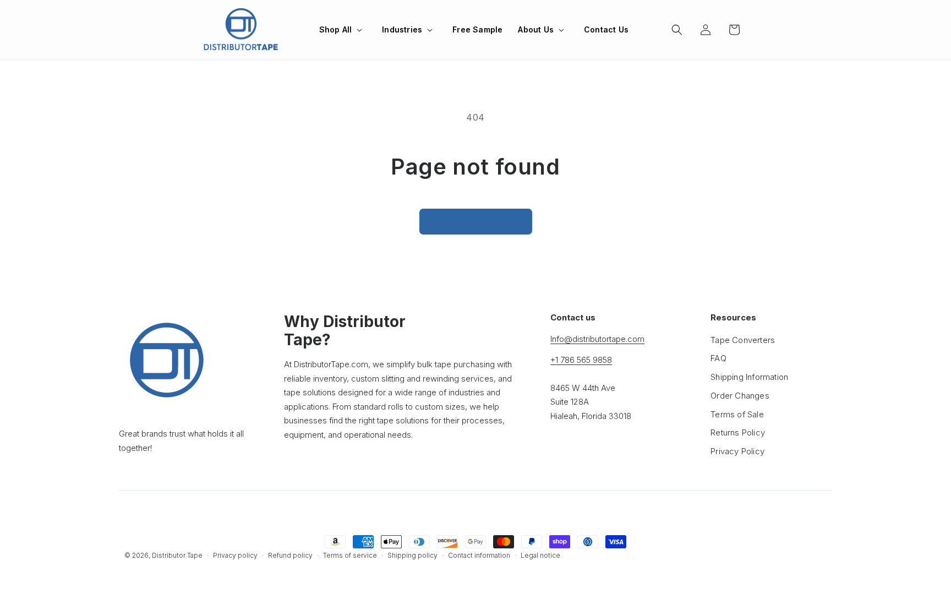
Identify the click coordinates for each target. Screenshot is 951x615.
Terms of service (350, 555)
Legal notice (540, 555)
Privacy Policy (737, 451)
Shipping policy (412, 555)
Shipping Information (749, 377)
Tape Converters (742, 340)
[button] (343, 29)
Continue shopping (476, 221)
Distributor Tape (177, 555)
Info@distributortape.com (597, 339)
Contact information (479, 555)
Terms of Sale (737, 414)
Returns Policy (737, 432)
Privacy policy (235, 555)
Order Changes (739, 395)
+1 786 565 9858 (581, 360)
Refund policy (290, 555)
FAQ (718, 358)
